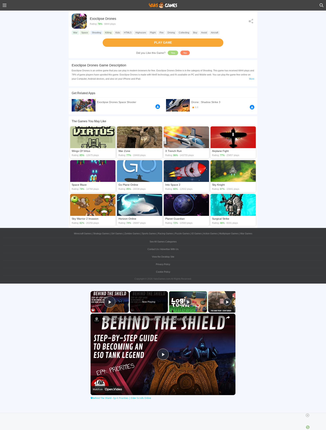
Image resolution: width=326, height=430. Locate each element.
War (75, 32)
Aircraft (214, 32)
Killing (108, 32)
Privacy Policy (163, 264)
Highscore (140, 32)
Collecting (184, 32)
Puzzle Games (182, 233)
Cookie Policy (163, 272)
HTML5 (127, 32)
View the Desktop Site (163, 256)
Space (84, 32)
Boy (195, 32)
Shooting (96, 32)
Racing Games (165, 233)
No (185, 52)
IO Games (196, 233)
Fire (162, 32)
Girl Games (117, 233)
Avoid (204, 32)
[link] (96, 319)
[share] (228, 317)
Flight (153, 32)
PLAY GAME (163, 42)
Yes (173, 52)
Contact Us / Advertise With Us (163, 249)
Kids (117, 32)
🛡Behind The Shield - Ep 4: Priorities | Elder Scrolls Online (148, 319)
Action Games (210, 233)
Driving (171, 32)
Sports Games (149, 233)
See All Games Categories (163, 241)
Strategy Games (101, 233)
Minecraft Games (82, 233)
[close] (307, 415)
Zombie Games (132, 233)
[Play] (188, 302)
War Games (246, 233)
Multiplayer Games (228, 233)
